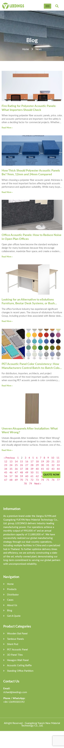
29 (37, 465)
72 (32, 480)
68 (11, 480)
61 (32, 476)
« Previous (9, 458)
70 (21, 480)
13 (11, 461)
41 (42, 469)
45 (5, 472)
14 (16, 461)
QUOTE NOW (51, 474)
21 (53, 461)
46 (11, 472)
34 (5, 469)
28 (32, 465)
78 (25, 483)
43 (53, 469)
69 (16, 480)
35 (11, 469)
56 (5, 476)
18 (37, 461)
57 (11, 476)
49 (26, 472)
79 (30, 483)
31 (47, 465)
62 (37, 476)
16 (26, 461)
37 (21, 469)
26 (21, 465)
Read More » (7, 128)
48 (21, 472)
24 (11, 465)
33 (58, 465)
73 (37, 480)
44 (58, 469)
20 (47, 461)
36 (16, 469)
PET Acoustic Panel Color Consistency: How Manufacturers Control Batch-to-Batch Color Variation (31, 368)
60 (26, 476)
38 (26, 469)
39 (32, 469)
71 (26, 480)
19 (42, 461)
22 (58, 461)
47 (16, 472)
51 (37, 472)
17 (32, 461)
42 (47, 469)
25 (16, 465)
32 (53, 465)
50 (32, 472)
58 (16, 476)
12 (5, 461)
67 (5, 480)
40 (37, 469)
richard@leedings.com (15, 692)
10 (52, 458)
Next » (37, 483)
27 (26, 465)
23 (5, 465)
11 (57, 458)
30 (42, 465)
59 (21, 476)
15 (21, 461)
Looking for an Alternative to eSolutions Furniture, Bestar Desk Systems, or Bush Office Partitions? (28, 303)
